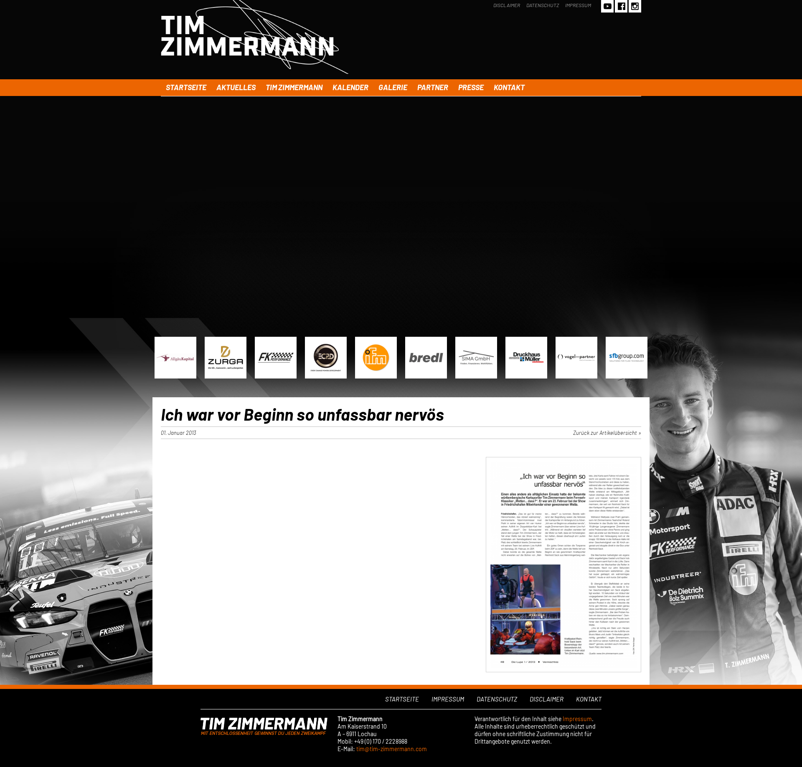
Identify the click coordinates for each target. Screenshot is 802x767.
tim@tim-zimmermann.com (391, 748)
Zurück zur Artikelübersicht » (607, 432)
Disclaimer (506, 5)
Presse (471, 87)
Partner (432, 87)
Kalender (350, 87)
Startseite (186, 87)
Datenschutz (542, 5)
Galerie (392, 87)
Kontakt (509, 87)
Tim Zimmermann (294, 87)
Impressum (578, 5)
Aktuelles (236, 87)
